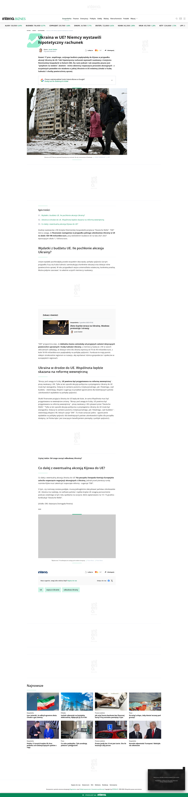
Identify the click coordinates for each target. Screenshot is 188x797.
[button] (100, 18)
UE (41, 590)
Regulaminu (73, 789)
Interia (29, 30)
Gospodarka (41, 30)
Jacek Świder (53, 49)
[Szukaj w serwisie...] (177, 18)
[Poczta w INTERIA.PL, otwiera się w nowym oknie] (181, 18)
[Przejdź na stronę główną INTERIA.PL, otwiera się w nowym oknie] (8, 18)
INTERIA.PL (115, 789)
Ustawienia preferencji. (97, 789)
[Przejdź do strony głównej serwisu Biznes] (20, 18)
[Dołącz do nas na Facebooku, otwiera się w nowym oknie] (108, 581)
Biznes (34, 30)
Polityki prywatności (85, 789)
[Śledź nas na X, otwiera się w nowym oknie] (111, 581)
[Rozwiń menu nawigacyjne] (184, 18)
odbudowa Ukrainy (71, 590)
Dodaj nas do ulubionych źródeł (65, 81)
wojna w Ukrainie (52, 590)
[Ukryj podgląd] (184, 768)
